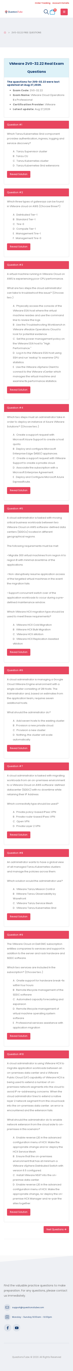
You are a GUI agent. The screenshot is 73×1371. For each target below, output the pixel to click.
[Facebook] (7, 1327)
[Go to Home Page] (5, 32)
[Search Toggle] (46, 11)
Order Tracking (42, 3)
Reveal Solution (18, 174)
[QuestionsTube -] (13, 12)
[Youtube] (16, 1327)
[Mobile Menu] (64, 12)
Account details (60, 3)
